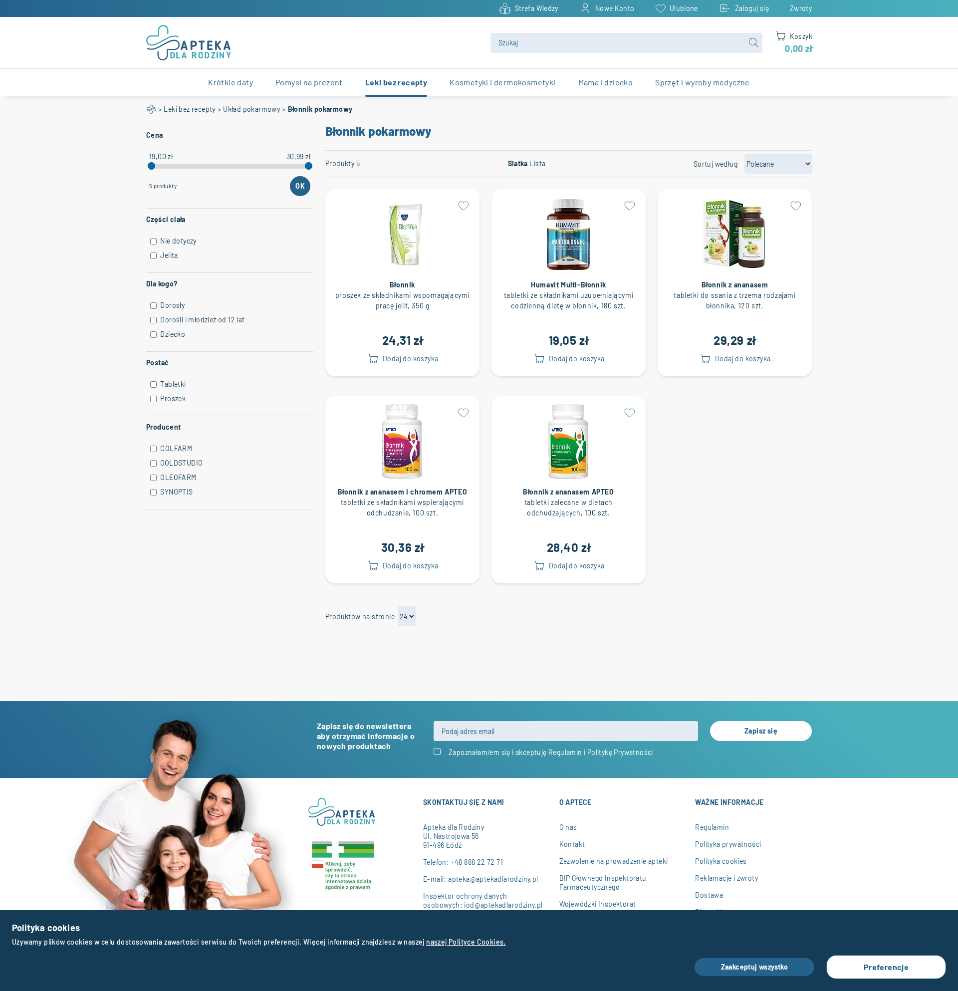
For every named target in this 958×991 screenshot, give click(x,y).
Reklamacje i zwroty (726, 878)
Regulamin (565, 752)
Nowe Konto (615, 8)
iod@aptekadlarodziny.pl (503, 905)
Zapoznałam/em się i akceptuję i (551, 752)
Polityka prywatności (728, 844)
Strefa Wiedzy (536, 8)
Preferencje (886, 967)
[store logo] (312, 42)
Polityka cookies (720, 861)
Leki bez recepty (189, 109)
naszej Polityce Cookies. (466, 942)
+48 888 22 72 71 (477, 862)
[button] (464, 205)
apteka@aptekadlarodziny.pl (493, 879)
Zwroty (801, 8)
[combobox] (626, 43)
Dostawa (709, 895)
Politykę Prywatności (620, 752)
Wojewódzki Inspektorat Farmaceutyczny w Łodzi (598, 908)
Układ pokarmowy (251, 109)
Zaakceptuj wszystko (754, 967)
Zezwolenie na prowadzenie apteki (613, 861)
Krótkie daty (230, 82)
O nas (568, 827)
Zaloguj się (752, 8)
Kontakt (572, 844)
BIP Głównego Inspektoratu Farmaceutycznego (603, 882)
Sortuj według (715, 164)
